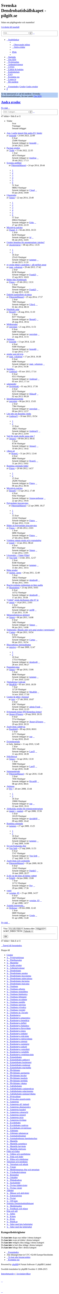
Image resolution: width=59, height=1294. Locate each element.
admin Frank (34, 707)
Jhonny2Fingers (16, 714)
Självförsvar (12, 756)
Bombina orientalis (15, 823)
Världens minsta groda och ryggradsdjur (24, 540)
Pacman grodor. (13, 148)
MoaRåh (13, 684)
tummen (32, 260)
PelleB (12, 878)
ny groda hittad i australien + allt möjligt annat (26, 265)
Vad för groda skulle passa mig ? (21, 436)
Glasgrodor (11, 195)
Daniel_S (13, 230)
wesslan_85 (14, 893)
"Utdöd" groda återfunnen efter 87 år (23, 600)
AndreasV (13, 416)
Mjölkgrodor (12, 324)
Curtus (12, 632)
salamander (11, 384)
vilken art (11, 451)
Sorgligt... (11, 369)
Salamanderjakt (13, 771)
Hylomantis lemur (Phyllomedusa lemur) (24, 712)
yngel (9, 890)
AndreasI (13, 371)
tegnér (12, 543)
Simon (12, 197)
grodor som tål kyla (15, 354)
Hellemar (13, 908)
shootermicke (15, 245)
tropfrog (32, 158)
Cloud (32, 190)
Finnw (12, 282)
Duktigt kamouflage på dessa (19, 294)
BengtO (12, 312)
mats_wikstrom (15, 267)
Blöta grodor (12, 570)
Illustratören (14, 587)
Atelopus (10, 339)
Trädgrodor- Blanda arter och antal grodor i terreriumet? (31, 630)
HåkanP (32, 394)
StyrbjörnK (14, 386)
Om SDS (38, 96)
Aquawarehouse (36, 498)
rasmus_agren (15, 573)
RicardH (33, 781)
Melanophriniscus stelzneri (18, 615)
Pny (11, 789)
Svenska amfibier (14, 163)
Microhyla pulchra (15, 227)
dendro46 (33, 580)
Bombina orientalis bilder (17, 466)
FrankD (32, 274)
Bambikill (13, 729)
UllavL (32, 304)
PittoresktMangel (18, 165)
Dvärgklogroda (13, 741)
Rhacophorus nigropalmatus (19, 645)
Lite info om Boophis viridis (19, 414)
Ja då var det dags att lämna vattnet (22, 876)
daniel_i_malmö (16, 811)
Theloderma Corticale (16, 682)
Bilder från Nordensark (17, 279)
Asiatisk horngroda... (16, 905)
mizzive (12, 647)
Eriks (31, 222)
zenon (11, 602)
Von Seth (13, 558)
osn (30, 736)
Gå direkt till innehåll (10, 27)
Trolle (11, 150)
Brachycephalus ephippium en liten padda (25, 585)
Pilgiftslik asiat (13, 309)
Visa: (5, 928)
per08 (31, 610)
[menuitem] (21, 44)
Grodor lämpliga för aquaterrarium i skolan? (26, 242)
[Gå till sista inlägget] (38, 143)
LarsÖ (32, 751)
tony (13, 699)
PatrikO (32, 871)
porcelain (13, 327)
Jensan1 (12, 438)
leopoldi (12, 135)
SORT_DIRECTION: (13, 931)
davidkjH (33, 818)
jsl (30, 237)
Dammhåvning (13, 667)
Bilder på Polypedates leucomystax (22, 525)
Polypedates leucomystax (17, 503)
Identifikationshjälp (15, 399)
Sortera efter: (29, 928)
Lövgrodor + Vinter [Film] (18, 555)
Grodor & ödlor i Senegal (18, 697)
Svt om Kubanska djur (16, 846)
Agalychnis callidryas (16, 727)
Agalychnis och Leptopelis (18, 861)
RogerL (14, 453)
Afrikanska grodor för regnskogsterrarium (25, 808)
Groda (32, 915)
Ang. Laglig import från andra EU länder (24, 133)
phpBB (15, 1264)
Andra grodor (11, 102)
